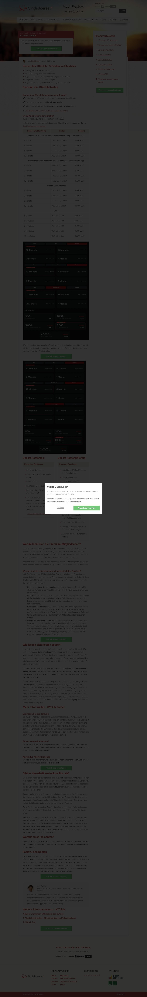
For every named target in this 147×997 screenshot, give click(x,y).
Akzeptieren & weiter (86, 508)
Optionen (60, 508)
